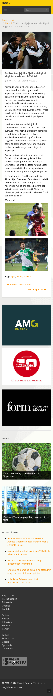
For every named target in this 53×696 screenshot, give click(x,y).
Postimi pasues (36, 289)
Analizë (5, 618)
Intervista (7, 622)
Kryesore (33, 81)
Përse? (5, 628)
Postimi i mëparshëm (20, 284)
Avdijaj (19, 276)
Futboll (8, 23)
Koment (6, 625)
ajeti (13, 276)
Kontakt (6, 609)
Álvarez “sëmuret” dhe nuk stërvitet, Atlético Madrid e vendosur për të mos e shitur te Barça (27, 541)
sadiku (27, 276)
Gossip (5, 641)
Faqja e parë (8, 20)
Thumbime (7, 648)
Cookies (6, 605)
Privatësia (7, 602)
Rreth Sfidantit (9, 598)
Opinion (6, 615)
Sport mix (7, 645)
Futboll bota (8, 638)
